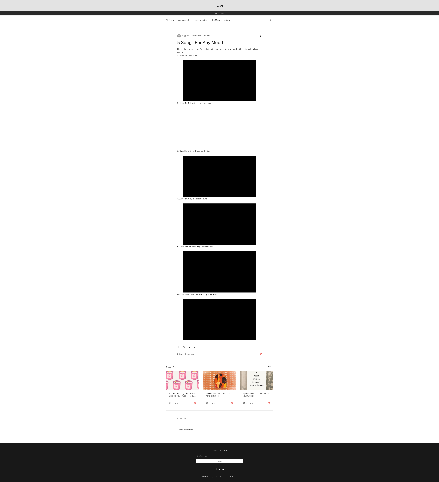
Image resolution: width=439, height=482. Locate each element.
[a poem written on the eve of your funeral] (256, 380)
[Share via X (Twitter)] (184, 347)
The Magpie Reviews (220, 20)
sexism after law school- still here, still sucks (218, 394)
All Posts (170, 20)
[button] (270, 20)
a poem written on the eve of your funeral (256, 394)
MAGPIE (220, 6)
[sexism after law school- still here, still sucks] (219, 380)
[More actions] (260, 35)
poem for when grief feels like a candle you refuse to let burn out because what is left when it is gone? (182, 394)
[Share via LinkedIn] (189, 347)
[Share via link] (195, 347)
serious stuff (183, 20)
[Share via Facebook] (178, 347)
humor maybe (200, 20)
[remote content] (219, 81)
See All (270, 367)
